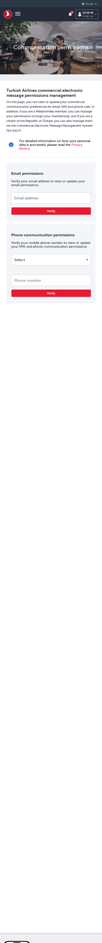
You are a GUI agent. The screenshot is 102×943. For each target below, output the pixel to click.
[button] (90, 4)
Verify (51, 211)
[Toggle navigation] (17, 14)
